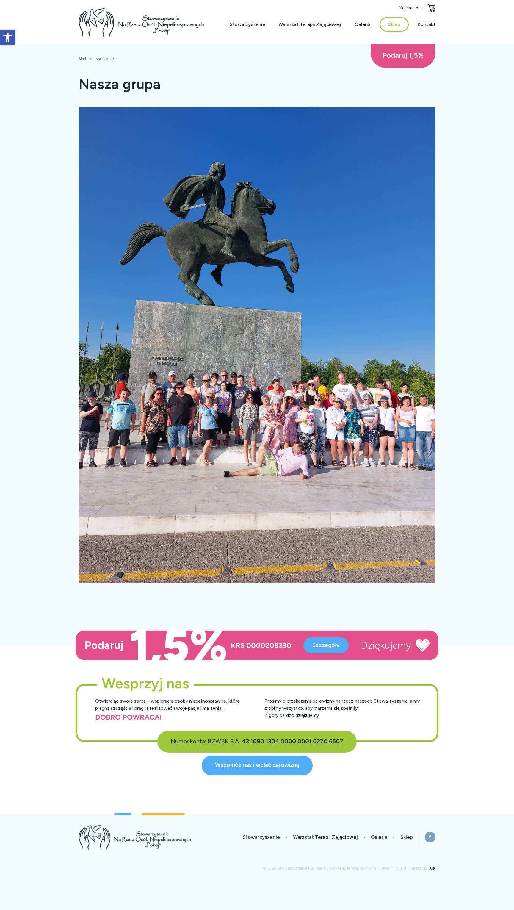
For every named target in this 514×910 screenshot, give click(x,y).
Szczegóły (326, 645)
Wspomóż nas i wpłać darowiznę (257, 765)
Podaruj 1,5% (403, 55)
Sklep (394, 24)
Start (82, 59)
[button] (7, 37)
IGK (432, 868)
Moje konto (408, 8)
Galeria (363, 24)
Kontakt (426, 24)
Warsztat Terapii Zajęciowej (309, 24)
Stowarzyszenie (247, 24)
